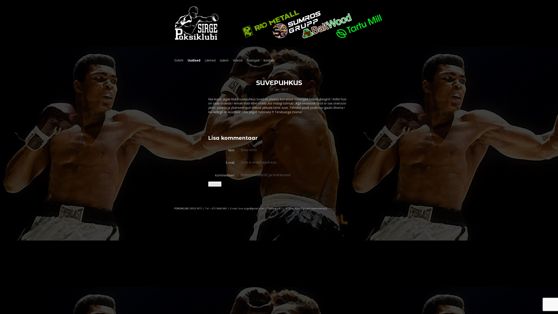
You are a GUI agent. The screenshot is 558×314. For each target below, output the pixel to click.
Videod (237, 60)
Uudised (194, 60)
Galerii (224, 60)
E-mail (230, 162)
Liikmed (210, 60)
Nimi (231, 150)
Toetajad (253, 60)
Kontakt (269, 60)
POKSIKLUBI (181, 208)
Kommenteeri (224, 175)
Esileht (179, 60)
